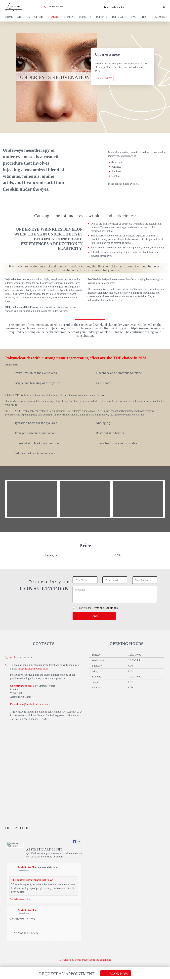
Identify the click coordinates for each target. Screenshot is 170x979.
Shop (144, 17)
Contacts (158, 17)
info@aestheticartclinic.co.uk (33, 668)
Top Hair (101, 17)
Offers (38, 17)
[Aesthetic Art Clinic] (15, 845)
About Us (23, 17)
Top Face (53, 17)
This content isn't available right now (32, 879)
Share (29, 899)
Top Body (85, 17)
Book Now (104, 78)
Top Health (119, 17)
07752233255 (56, 7)
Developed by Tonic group (73, 959)
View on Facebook (16, 899)
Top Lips (69, 17)
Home (9, 17)
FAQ (133, 17)
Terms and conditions (114, 7)
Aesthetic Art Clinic (28, 867)
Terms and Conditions (105, 607)
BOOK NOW (118, 974)
